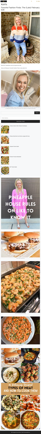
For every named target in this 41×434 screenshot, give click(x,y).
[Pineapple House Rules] (4, 1)
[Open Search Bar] (31, 1)
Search (37, 112)
